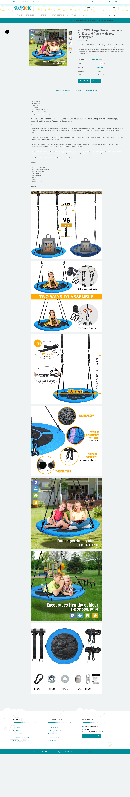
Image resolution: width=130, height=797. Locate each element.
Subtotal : (81, 67)
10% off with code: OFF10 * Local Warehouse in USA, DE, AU (28, 1)
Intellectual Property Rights (23, 737)
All (115, 20)
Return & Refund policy (56, 730)
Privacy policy (53, 733)
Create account (104, 1)
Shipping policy (54, 727)
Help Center (18, 733)
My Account (53, 740)
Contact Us (18, 730)
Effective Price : (82, 59)
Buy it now (96, 80)
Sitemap (17, 740)
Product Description (63, 90)
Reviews (78, 90)
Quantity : (81, 63)
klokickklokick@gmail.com (91, 726)
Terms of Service (54, 737)
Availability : (81, 71)
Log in (95, 1)
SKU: (79, 74)
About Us (17, 727)
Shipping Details (91, 90)
